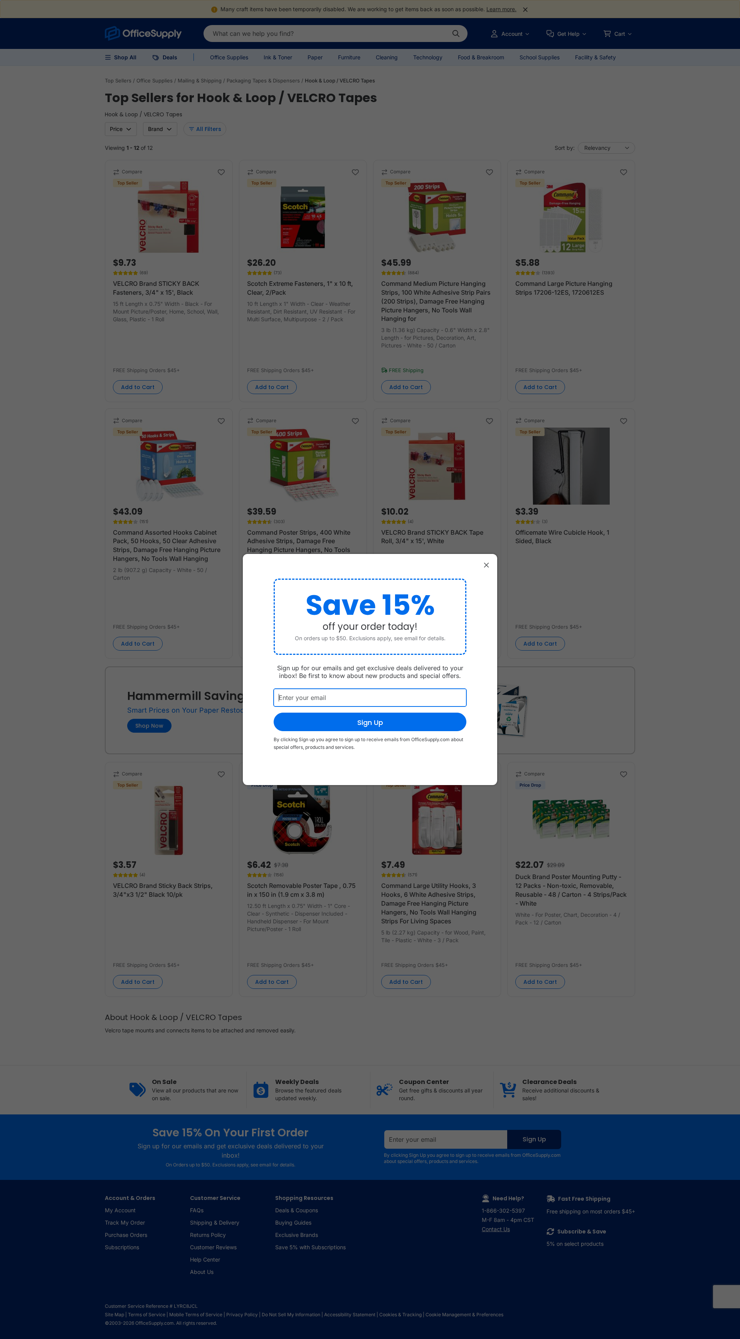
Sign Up (370, 722)
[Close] (486, 564)
